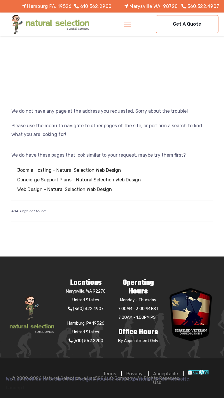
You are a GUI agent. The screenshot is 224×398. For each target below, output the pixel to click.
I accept (15, 387)
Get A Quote (187, 24)
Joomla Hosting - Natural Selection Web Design (69, 170)
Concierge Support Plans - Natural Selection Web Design (79, 180)
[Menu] (127, 24)
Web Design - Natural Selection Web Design (64, 189)
